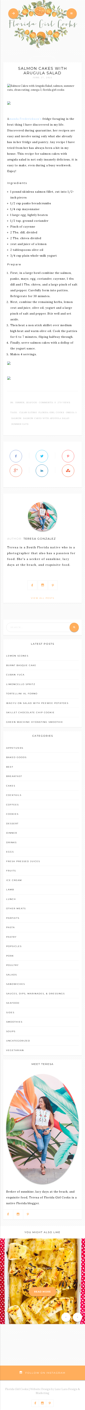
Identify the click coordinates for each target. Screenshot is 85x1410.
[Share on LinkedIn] (42, 470)
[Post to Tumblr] (68, 470)
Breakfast (14, 776)
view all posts (42, 598)
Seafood (31, 402)
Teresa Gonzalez (40, 538)
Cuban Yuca (15, 674)
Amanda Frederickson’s (24, 119)
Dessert (12, 823)
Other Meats (16, 908)
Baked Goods (16, 757)
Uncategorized (18, 1040)
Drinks (11, 842)
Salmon (16, 418)
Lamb (10, 889)
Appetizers (14, 748)
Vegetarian (15, 1050)
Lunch (11, 899)
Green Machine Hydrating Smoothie (34, 722)
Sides (10, 1012)
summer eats (19, 424)
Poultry (12, 965)
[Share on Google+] (16, 470)
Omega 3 (71, 412)
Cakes (10, 785)
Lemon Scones (17, 655)
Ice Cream (14, 880)
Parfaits (12, 918)
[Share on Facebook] (16, 456)
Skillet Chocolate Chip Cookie (30, 712)
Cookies (12, 814)
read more (42, 1291)
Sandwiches (15, 984)
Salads (11, 974)
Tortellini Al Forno (22, 693)
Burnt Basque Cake (21, 665)
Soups (10, 1031)
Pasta (10, 927)
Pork (10, 955)
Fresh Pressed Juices (23, 861)
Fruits (11, 870)
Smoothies (14, 1021)
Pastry (11, 937)
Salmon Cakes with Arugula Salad (46, 418)
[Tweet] (42, 456)
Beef (9, 767)
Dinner (20, 402)
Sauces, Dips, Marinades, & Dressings (35, 993)
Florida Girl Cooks (51, 412)
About (42, 61)
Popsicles (14, 946)
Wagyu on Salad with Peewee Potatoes (37, 703)
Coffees (12, 804)
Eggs (10, 851)
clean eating (28, 412)
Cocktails (13, 795)
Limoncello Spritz (20, 684)
